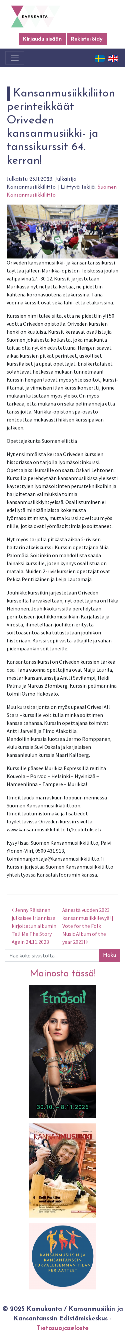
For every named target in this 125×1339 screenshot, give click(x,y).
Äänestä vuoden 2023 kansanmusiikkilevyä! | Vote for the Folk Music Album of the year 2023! (87, 926)
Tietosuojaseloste (62, 1328)
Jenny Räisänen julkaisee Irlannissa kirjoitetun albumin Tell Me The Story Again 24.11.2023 (34, 926)
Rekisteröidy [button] (87, 39)
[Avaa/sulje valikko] (14, 58)
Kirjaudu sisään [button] (42, 39)
